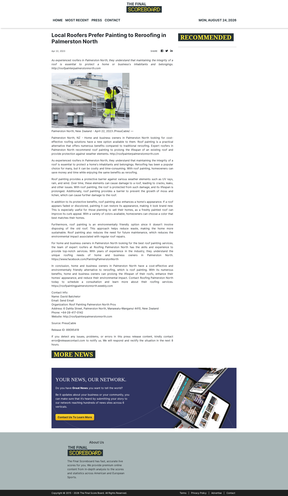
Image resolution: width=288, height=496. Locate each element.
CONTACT (112, 20)
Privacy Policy (198, 492)
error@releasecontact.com (68, 340)
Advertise (216, 492)
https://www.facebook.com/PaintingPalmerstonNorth (85, 259)
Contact (230, 492)
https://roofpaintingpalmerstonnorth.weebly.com (82, 285)
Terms (183, 492)
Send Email (67, 300)
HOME (58, 20)
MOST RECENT (77, 20)
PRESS (97, 20)
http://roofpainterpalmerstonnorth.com (134, 153)
